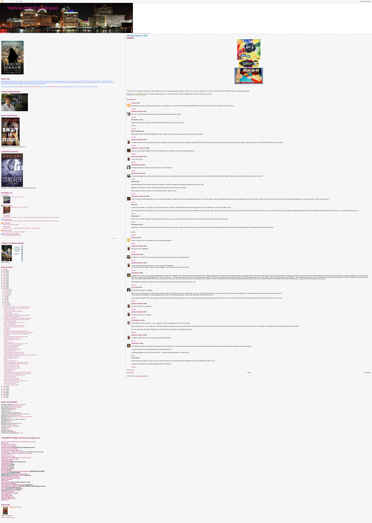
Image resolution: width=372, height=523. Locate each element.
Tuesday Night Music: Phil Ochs (11, 314)
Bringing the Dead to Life (16, 406)
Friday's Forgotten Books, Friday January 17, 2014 (16, 343)
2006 (4, 397)
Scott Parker (4, 472)
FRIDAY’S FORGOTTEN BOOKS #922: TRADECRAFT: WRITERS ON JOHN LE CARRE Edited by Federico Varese (30, 221)
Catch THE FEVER (8, 342)
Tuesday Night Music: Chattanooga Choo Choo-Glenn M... (17, 373)
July (5, 296)
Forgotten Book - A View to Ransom (19, 207)
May (5, 299)
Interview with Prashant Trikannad (10, 478)
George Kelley (7, 219)
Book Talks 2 (7, 329)
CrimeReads (6, 215)
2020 (4, 279)
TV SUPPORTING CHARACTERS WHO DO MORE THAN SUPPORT (20, 355)
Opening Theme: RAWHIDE (10, 346)
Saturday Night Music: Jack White (12, 379)
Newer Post (130, 372)
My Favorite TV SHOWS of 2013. (11, 366)
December (6, 289)
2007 (4, 395)
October (6, 292)
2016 (4, 285)
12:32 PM (133, 154)
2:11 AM (133, 355)
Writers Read (5, 480)
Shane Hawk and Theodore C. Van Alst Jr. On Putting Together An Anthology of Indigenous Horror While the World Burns (31, 217)
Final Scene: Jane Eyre (9, 309)
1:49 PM (133, 179)
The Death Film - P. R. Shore (17, 196)
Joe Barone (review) (6, 460)
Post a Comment (131, 369)
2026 (4, 269)
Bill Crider (4, 470)
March (5, 302)
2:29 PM (133, 213)
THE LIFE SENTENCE (22, 474)
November (6, 291)
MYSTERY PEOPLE (6, 447)
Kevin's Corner (7, 230)
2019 (4, 280)
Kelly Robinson (136, 164)
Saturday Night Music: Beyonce (11, 358)
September (7, 294)
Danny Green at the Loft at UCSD (12, 338)
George (133, 103)
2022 (4, 275)
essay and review (24, 414)
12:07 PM (133, 145)
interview (13, 410)
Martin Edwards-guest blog (8, 483)
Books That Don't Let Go (10, 351)
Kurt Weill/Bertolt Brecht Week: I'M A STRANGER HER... (17, 333)
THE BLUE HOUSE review (8, 498)
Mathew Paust (5, 499)
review (8, 411)
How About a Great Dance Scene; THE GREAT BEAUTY (17, 306)
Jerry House (6, 223)
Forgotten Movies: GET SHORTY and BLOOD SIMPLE (17, 315)
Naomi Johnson (136, 173)
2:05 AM (133, 284)
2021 (4, 277)
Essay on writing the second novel (23, 416)
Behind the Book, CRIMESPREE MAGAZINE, (13, 485)
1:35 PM (133, 162)
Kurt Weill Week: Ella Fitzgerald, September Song (15, 331)
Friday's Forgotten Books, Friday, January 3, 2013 (16, 380)
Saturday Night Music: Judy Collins (12, 367)
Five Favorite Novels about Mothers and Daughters (15, 471)
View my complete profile (7, 517)
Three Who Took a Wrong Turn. (11, 377)
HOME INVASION (35, 86)
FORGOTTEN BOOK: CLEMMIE (11, 224)
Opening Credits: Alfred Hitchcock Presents (14, 353)
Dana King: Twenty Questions (8, 444)
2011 (4, 389)
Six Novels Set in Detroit (19, 404)
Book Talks (6, 335)
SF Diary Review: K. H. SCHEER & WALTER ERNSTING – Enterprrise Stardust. (22, 228)
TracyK (3, 489)
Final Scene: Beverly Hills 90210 (11, 382)
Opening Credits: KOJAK (10, 376)
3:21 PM (133, 222)
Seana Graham (5, 468)
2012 (4, 388)
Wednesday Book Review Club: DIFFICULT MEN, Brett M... (18, 372)
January (6, 305)
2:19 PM (133, 193)
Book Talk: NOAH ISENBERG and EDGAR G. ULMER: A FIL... (18, 318)
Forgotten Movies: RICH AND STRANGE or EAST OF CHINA (18, 332)
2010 (4, 391)
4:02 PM (133, 235)
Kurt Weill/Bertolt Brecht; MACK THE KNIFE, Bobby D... (17, 319)
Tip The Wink (4, 487)
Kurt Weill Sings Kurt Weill (10, 321)
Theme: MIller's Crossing (10, 369)
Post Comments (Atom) (141, 376)
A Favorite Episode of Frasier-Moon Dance (14, 352)
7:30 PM (133, 251)
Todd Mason (135, 272)
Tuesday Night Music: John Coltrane (12, 349)
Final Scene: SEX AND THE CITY (12, 365)
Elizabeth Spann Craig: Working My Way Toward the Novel (16, 457)
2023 (4, 274)
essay (9, 418)
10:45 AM (133, 108)
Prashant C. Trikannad (138, 148)
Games (5, 359)
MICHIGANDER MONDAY (17, 475)
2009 (4, 392)
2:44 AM (133, 301)
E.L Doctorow (7, 328)
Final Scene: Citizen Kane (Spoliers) (12, 345)
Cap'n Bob (134, 287)
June (5, 298)
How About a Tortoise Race (10, 360)
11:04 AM (133, 128)
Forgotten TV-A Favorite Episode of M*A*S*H (14, 375)
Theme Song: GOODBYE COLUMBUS (13, 311)
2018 (4, 282)
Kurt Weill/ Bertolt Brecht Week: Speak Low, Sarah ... (16, 336)
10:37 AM (133, 309)
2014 (4, 288)
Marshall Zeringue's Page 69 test (10, 476)
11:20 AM (133, 137)
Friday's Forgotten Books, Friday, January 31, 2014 (16, 308)
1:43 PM (133, 340)
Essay (14, 408)
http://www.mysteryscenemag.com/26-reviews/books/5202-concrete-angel (18, 441)
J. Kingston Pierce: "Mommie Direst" (10, 451)
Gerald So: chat (9, 446)
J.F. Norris (6, 195)
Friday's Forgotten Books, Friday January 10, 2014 (16, 362)
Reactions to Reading (14, 490)
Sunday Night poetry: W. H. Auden (12, 356)
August (6, 295)
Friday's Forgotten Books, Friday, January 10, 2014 (16, 363)
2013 (4, 386)
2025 (4, 271)
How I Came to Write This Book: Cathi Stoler (14, 325)
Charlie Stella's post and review (10, 459)
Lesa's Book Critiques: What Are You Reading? (14, 231)
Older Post (368, 372)
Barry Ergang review (7, 495)
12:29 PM (133, 332)
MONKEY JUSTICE (23, 86)
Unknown (134, 237)
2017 (4, 283)
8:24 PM (133, 270)
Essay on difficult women (15, 415)
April (5, 301)
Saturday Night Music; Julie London (12, 339)
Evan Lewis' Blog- (6, 482)
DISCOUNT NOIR (52, 86)
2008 (4, 394)
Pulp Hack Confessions (7, 491)
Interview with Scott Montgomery (10, 486)
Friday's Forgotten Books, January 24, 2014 (14, 322)
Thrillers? (6, 341)
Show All (114, 238)
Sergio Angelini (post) (7, 463)
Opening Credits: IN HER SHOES (12, 316)
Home (249, 372)
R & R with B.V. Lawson (7, 467)
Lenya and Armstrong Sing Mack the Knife (14, 326)
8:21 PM (133, 260)
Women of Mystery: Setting (8, 456)
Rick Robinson (136, 320)
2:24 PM (133, 202)
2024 (4, 272)
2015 (4, 286)
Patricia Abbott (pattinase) (32, 7)
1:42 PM (133, 170)
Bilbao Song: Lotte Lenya (10, 323)
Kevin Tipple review (6, 494)
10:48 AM (133, 117)
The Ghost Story (8, 312)
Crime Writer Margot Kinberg (11, 234)
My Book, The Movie (6, 479)
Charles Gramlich (137, 111)
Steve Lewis (6, 226)
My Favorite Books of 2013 (10, 383)
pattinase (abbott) (137, 139)
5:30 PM (133, 243)
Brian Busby (135, 254)
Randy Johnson (5, 464)
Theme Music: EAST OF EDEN (11, 385)
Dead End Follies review (7, 497)
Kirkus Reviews (5, 443)
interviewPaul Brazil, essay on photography (10, 425)
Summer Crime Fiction (15, 407)
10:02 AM (133, 366)
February (6, 304)
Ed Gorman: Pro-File (6, 454)
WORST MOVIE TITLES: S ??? (11, 348)
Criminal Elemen (5, 461)
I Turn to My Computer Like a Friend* (12, 235)
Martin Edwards (7, 205)
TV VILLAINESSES (8, 370)
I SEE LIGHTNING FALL (7, 493)
